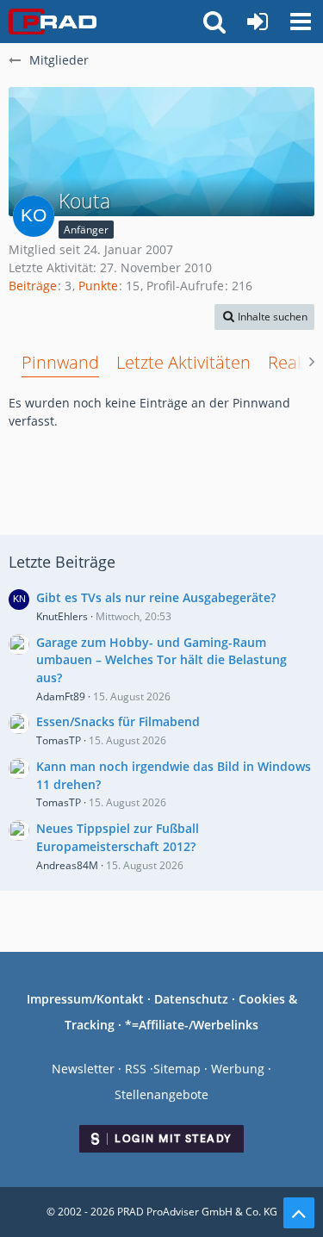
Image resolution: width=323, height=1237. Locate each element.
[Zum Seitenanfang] (298, 1212)
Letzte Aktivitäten (183, 362)
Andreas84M (67, 865)
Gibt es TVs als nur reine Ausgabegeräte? (156, 597)
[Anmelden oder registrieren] (257, 21)
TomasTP (58, 740)
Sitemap (177, 1068)
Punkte (98, 285)
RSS (135, 1068)
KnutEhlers (62, 616)
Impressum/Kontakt (85, 999)
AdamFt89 (60, 696)
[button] (300, 21)
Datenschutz (191, 999)
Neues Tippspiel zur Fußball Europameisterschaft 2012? (117, 837)
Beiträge (33, 285)
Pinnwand (60, 362)
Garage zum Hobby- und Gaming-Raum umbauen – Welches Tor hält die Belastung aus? (161, 660)
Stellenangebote (161, 1094)
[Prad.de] (52, 21)
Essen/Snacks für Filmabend (118, 721)
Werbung (237, 1068)
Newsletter (83, 1068)
